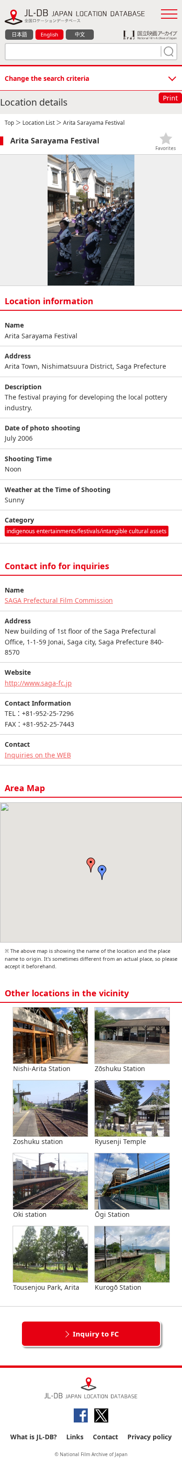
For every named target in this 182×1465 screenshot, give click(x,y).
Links (75, 1436)
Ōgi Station (112, 1214)
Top (9, 123)
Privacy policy (149, 1436)
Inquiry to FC (96, 1333)
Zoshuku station (38, 1141)
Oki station (30, 1214)
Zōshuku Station (120, 1068)
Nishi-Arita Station (41, 1068)
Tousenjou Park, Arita (46, 1287)
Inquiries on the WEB (38, 754)
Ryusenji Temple (120, 1141)
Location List (38, 123)
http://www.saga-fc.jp (38, 683)
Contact (105, 1436)
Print (170, 97)
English (49, 34)
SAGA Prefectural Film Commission (59, 600)
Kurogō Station (118, 1287)
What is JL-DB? (33, 1436)
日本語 (19, 34)
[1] (167, 51)
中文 (80, 34)
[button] (102, 872)
